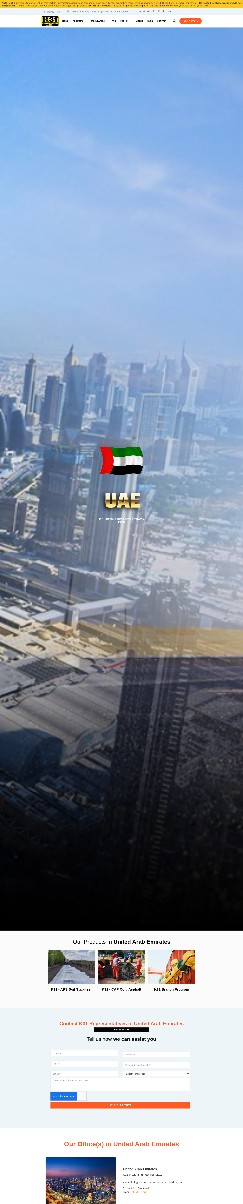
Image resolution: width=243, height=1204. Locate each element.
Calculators (98, 21)
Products (78, 21)
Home (65, 21)
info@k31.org (120, 5)
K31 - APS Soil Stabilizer (71, 989)
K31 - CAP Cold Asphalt (121, 989)
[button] (174, 21)
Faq (114, 21)
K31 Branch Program (171, 989)
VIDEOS (139, 21)
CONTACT (161, 21)
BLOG (150, 21)
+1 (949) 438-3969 (157, 5)
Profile (124, 21)
